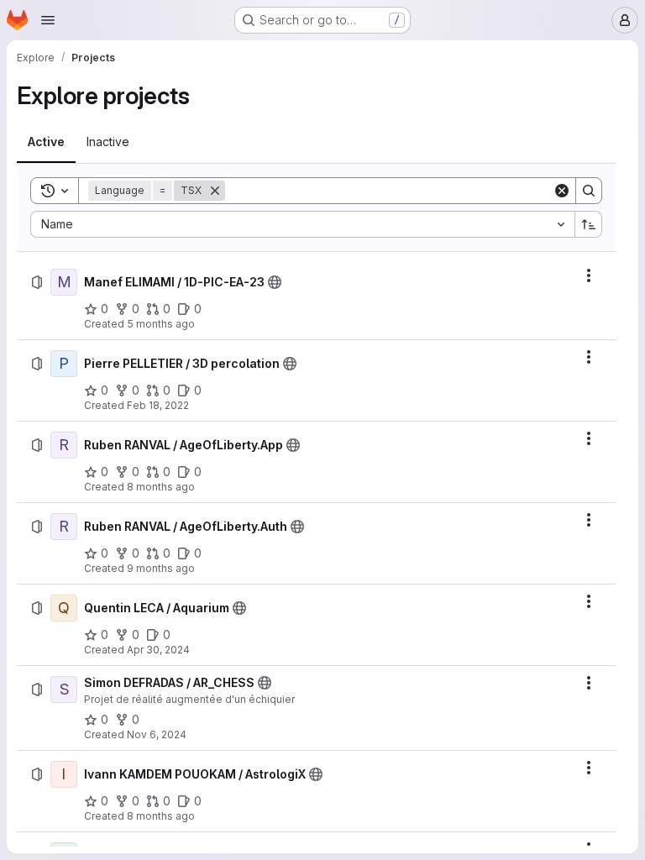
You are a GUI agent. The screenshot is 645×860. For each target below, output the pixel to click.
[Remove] (215, 191)
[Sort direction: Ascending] (588, 224)
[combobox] (302, 224)
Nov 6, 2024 (156, 734)
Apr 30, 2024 (158, 649)
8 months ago (161, 486)
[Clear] (562, 191)
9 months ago (161, 568)
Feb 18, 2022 (158, 405)
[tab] (46, 142)
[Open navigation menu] (47, 20)
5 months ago (161, 323)
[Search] (588, 190)
